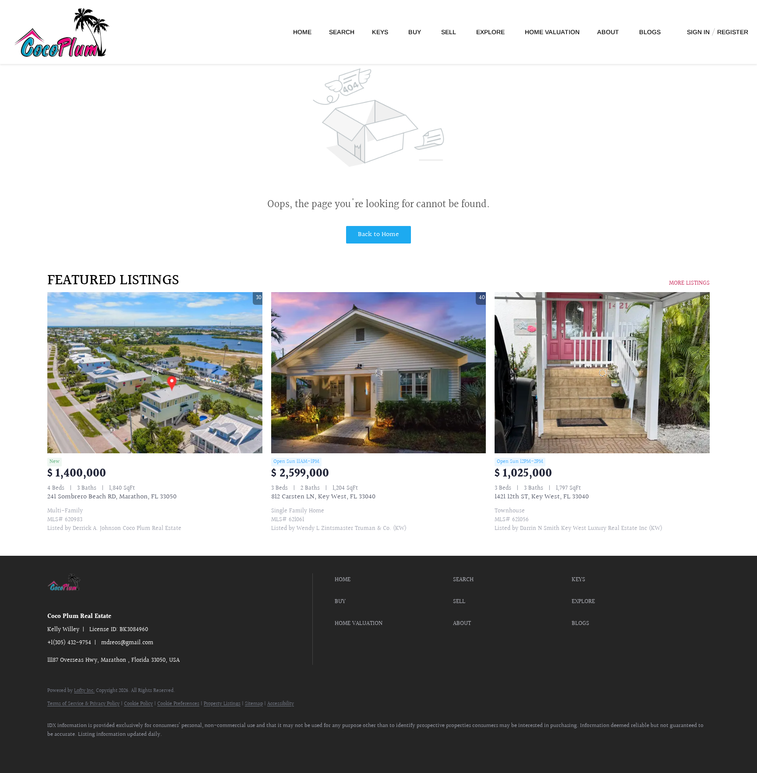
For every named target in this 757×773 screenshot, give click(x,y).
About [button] (608, 31)
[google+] (134, 749)
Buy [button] (414, 31)
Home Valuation (552, 31)
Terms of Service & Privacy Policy (83, 704)
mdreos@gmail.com (127, 643)
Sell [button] (448, 31)
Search (341, 31)
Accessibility (280, 704)
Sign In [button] (698, 31)
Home (302, 31)
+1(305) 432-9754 (69, 643)
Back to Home (378, 234)
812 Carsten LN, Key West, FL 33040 (323, 496)
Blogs (650, 31)
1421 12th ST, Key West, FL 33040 (542, 496)
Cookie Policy (138, 704)
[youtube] (108, 749)
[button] (392, 579)
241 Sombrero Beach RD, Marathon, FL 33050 (112, 496)
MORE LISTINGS (689, 283)
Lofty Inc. (84, 691)
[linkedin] (83, 749)
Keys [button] (380, 31)
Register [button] (732, 31)
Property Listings (222, 704)
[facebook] (57, 749)
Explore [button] (490, 31)
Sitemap (254, 704)
